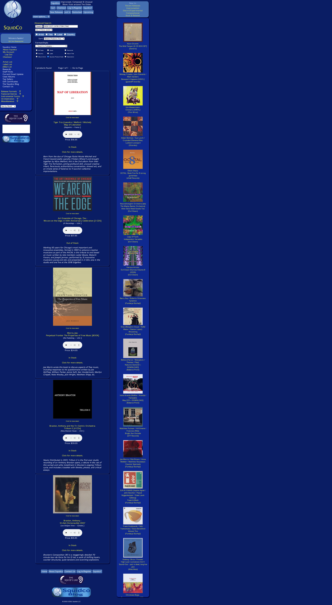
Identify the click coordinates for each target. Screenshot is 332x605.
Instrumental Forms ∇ (12, 96)
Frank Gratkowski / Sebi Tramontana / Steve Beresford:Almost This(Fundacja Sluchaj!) (133, 530)
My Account (8, 52)
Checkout (7, 57)
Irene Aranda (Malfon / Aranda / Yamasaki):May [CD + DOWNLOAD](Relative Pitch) (133, 399)
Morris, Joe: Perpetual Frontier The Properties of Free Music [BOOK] (72, 334)
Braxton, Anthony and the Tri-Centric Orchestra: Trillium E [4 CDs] (72, 427)
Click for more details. (72, 152)
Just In (67, 12)
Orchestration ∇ (9, 99)
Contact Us (7, 86)
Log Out (8, 54)
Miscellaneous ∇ (9, 101)
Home (44, 571)
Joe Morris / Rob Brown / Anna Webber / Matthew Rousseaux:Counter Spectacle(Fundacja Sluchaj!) (133, 463)
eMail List (7, 67)
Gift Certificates (10, 81)
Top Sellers (8, 79)
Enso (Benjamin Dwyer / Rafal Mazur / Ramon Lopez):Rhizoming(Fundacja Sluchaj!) (133, 330)
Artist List (7, 62)
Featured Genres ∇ (11, 94)
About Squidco (10, 49)
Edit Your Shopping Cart (16, 41)
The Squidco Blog (11, 84)
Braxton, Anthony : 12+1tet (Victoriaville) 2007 (72, 521)
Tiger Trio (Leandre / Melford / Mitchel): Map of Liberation (72, 123)
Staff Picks (8, 71)
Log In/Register (75, 8)
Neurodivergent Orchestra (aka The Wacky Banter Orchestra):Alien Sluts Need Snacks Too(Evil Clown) (133, 207)
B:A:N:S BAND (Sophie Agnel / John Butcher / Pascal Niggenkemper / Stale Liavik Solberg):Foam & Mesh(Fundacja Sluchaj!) (133, 496)
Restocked (77, 12)
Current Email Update (12, 74)
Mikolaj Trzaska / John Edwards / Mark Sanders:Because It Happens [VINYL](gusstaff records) (133, 78)
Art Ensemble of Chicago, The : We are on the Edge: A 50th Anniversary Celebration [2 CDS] (72, 219)
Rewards (7, 69)
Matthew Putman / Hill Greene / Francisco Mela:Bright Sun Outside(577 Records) (133, 432)
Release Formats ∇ (11, 91)
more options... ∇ (41, 17)
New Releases (56, 12)
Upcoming (88, 12)
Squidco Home (9, 47)
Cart (53, 8)
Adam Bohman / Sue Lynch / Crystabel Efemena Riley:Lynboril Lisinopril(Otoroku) (133, 141)
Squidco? (88, 8)
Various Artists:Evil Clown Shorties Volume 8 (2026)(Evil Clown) (133, 271)
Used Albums (9, 76)
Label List (7, 64)
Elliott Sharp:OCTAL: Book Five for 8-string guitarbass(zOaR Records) (133, 174)
